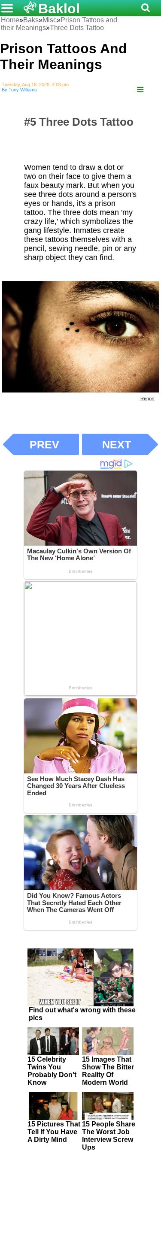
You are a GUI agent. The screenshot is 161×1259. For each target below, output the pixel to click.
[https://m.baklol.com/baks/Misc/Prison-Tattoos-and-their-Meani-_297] (140, 90)
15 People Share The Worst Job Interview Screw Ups (108, 1135)
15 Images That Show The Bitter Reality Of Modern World (108, 1071)
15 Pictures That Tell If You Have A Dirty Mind (53, 1131)
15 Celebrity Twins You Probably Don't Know (51, 1071)
